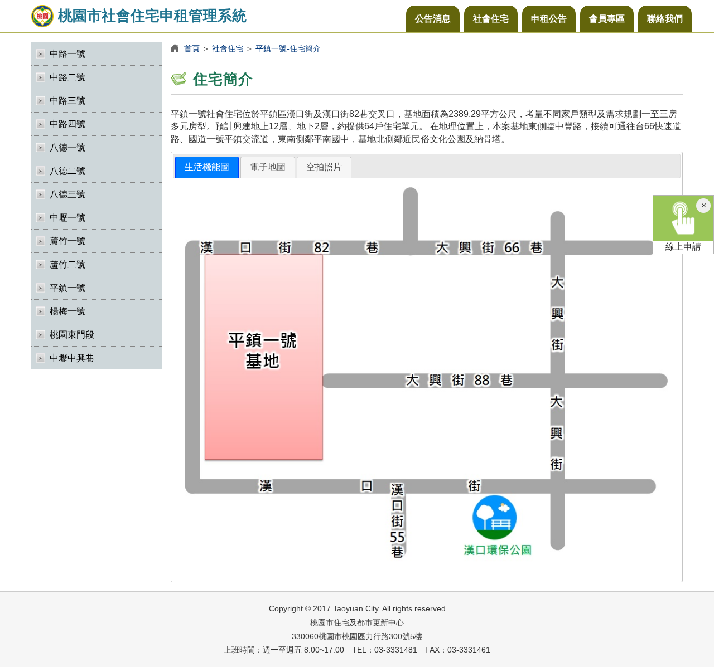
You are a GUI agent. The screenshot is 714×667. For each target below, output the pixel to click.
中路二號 (67, 77)
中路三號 (67, 100)
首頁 (192, 48)
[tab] (207, 167)
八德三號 (67, 194)
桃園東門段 (72, 334)
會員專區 (607, 18)
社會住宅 (491, 18)
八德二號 (67, 171)
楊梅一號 (67, 311)
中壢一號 (67, 217)
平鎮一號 (67, 288)
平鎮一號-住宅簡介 (288, 48)
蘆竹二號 (67, 264)
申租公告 (549, 18)
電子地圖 (268, 167)
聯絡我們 (665, 18)
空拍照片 (324, 167)
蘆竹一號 (67, 241)
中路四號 (67, 124)
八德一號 (67, 147)
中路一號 (67, 54)
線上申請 (683, 246)
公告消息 (433, 18)
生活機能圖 (207, 167)
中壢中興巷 (72, 358)
